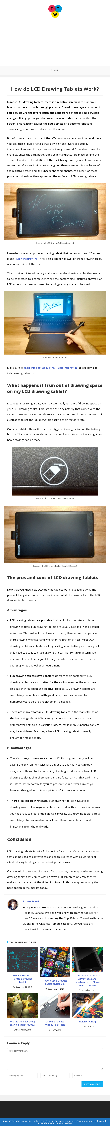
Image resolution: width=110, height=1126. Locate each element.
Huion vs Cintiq (87, 1021)
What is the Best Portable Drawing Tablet (22, 979)
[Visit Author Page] (13, 904)
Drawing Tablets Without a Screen (55, 1023)
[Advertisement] (55, 40)
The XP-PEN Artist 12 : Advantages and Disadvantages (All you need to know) (87, 980)
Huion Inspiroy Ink (26, 258)
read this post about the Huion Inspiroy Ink (51, 367)
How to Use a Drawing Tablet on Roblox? (55, 982)
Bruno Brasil (31, 901)
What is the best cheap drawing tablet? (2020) (23, 1023)
